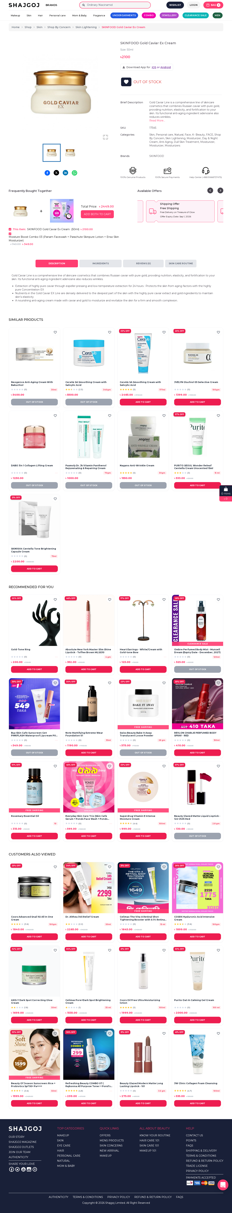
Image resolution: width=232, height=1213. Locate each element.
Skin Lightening (86, 27)
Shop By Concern (59, 27)
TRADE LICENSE (197, 1166)
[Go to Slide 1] (52, 153)
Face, (188, 134)
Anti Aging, (166, 142)
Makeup (15, 15)
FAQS (189, 1145)
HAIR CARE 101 (149, 1140)
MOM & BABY (66, 1166)
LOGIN (194, 5)
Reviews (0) (143, 263)
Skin (29, 15)
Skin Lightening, (176, 138)
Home (16, 27)
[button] (61, 92)
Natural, (179, 134)
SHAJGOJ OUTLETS (21, 1147)
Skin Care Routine (181, 263)
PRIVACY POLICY (197, 1171)
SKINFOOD (156, 156)
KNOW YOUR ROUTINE (155, 1135)
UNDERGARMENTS (124, 15)
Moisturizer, (194, 138)
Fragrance (99, 15)
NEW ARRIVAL (109, 1150)
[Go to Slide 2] (70, 153)
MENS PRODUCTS (112, 1140)
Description (57, 263)
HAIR (60, 1150)
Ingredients (100, 263)
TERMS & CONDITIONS (201, 1155)
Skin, (152, 134)
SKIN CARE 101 (149, 1145)
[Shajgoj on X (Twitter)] (17, 1169)
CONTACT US (194, 1135)
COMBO (149, 15)
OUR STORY (16, 1137)
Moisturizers (172, 145)
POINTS (191, 1140)
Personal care (57, 15)
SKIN (60, 1140)
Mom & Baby (79, 15)
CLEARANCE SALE (196, 15)
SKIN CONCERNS (111, 1145)
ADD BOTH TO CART (97, 214)
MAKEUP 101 (148, 1150)
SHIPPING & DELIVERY (201, 1150)
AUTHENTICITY (18, 1157)
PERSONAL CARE (68, 1155)
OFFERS (105, 1135)
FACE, (210, 134)
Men (217, 15)
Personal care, (165, 134)
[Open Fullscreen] (105, 136)
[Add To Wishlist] (126, 82)
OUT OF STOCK (34, 402)
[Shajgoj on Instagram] (29, 1169)
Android (165, 67)
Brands (51, 5)
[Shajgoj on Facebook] (11, 1169)
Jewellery (169, 15)
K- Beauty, (199, 134)
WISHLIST (175, 5)
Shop (28, 27)
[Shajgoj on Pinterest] (35, 1169)
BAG (215, 5)
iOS (154, 67)
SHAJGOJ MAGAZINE (23, 1142)
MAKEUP (63, 1135)
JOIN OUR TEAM (19, 1152)
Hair (40, 15)
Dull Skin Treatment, (187, 142)
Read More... (157, 120)
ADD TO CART (143, 402)
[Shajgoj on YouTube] (23, 1169)
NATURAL (63, 1160)
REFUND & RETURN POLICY (204, 1160)
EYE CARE (64, 1145)
